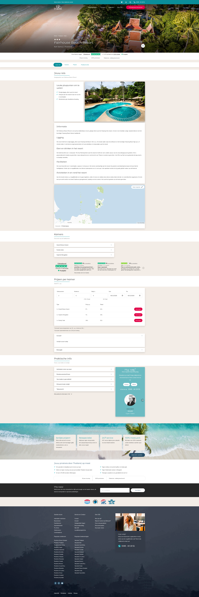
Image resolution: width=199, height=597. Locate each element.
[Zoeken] (130, 2)
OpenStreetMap (141, 222)
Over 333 (119, 7)
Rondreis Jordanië (59, 575)
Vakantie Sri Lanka (79, 556)
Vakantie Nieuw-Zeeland (81, 568)
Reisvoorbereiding (79, 525)
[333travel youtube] (62, 583)
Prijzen (75, 64)
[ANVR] (87, 501)
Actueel (76, 521)
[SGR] (104, 501)
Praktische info (85, 64)
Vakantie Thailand (79, 540)
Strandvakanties (58, 525)
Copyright (56, 593)
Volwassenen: (60, 291)
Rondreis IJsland (58, 561)
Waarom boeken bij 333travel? (103, 521)
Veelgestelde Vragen (80, 523)
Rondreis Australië (59, 577)
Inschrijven (138, 490)
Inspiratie (111, 7)
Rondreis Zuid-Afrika (59, 545)
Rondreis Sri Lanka (59, 570)
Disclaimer (63, 593)
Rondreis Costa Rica (59, 566)
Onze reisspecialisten (100, 523)
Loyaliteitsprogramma (80, 530)
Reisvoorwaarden (99, 525)
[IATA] (112, 501)
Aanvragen (138, 309)
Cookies (70, 593)
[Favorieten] (122, 2)
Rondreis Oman (58, 573)
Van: (110, 291)
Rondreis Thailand (59, 542)
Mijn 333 (77, 527)
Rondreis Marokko (59, 568)
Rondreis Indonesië (59, 549)
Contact (126, 384)
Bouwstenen (57, 521)
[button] (99, 204)
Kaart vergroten (136, 187)
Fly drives (56, 527)
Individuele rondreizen (59, 518)
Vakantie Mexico (79, 561)
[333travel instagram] (58, 583)
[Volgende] (141, 101)
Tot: (127, 291)
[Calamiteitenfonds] (96, 501)
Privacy (76, 593)
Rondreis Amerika (58, 552)
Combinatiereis (58, 532)
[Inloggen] (126, 2)
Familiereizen (57, 523)
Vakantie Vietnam (79, 554)
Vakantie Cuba (78, 570)
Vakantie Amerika (79, 547)
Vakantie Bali (78, 542)
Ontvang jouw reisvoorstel (135, 7)
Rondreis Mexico (58, 563)
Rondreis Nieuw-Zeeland (60, 540)
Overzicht (57, 226)
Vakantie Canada (79, 549)
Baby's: (93, 291)
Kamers (67, 64)
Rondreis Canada (58, 554)
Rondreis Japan (58, 547)
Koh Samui (66, 226)
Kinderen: (76, 291)
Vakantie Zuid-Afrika (80, 545)
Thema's (102, 7)
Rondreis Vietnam (58, 556)
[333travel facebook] (55, 583)
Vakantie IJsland (79, 559)
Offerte (134, 384)
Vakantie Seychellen (80, 573)
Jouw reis (57, 64)
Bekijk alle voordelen (137, 455)
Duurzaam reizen (99, 527)
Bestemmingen (92, 7)
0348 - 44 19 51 (134, 389)
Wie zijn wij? (98, 518)
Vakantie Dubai (78, 566)
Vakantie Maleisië (79, 552)
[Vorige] (87, 101)
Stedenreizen (57, 530)
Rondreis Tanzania (59, 559)
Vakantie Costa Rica (80, 563)
